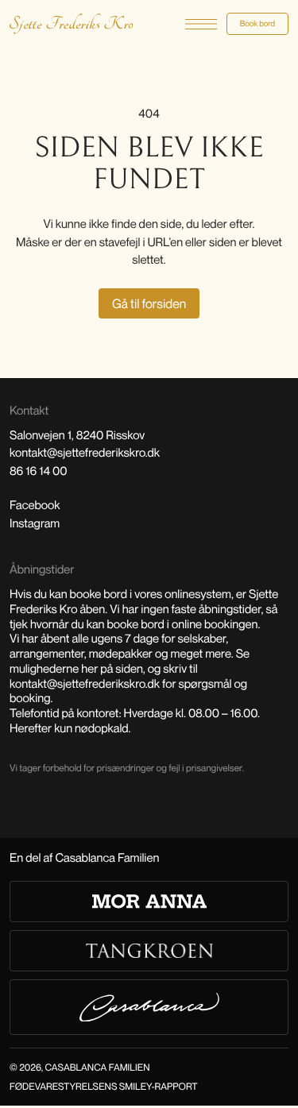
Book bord (257, 24)
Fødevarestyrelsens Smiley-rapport (104, 1086)
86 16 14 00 (39, 471)
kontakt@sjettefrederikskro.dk (85, 453)
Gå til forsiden (149, 303)
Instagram (35, 523)
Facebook (35, 505)
